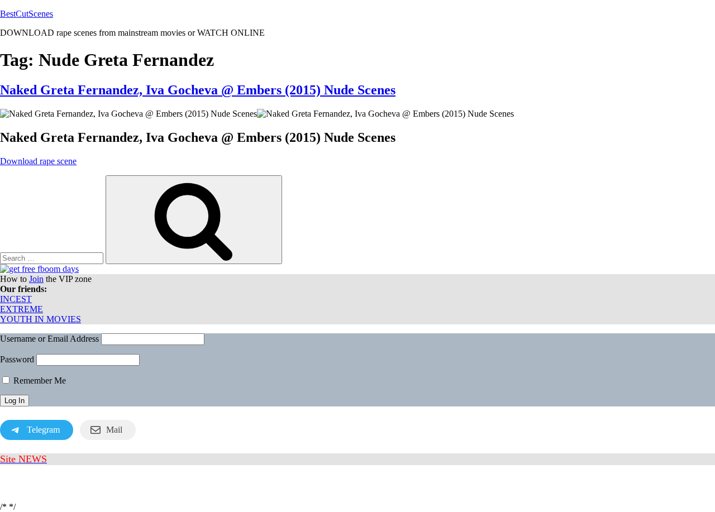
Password (17, 359)
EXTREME (21, 309)
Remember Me (38, 380)
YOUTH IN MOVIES (40, 319)
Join (36, 279)
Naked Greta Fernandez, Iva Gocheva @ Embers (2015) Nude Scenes (197, 90)
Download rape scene (38, 161)
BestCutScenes (26, 13)
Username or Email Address (49, 338)
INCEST (16, 299)
